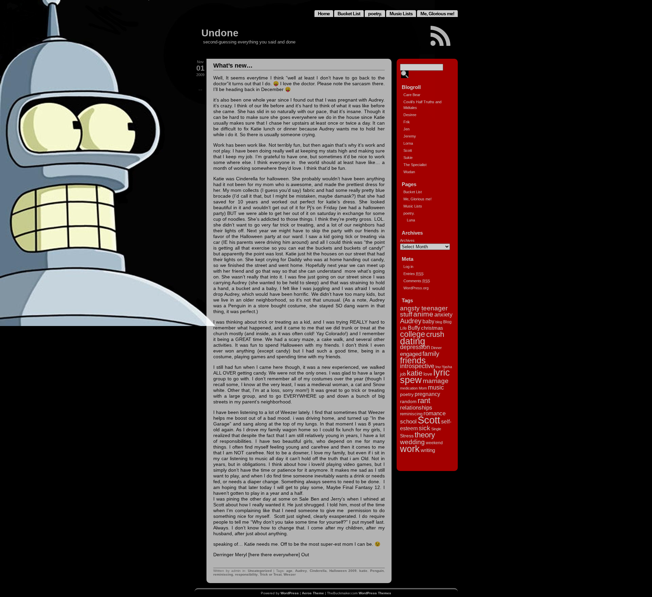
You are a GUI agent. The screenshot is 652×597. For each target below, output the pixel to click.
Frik (406, 122)
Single (436, 429)
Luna (411, 220)
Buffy (414, 328)
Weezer (290, 574)
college (412, 334)
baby (428, 321)
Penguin (377, 571)
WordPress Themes (375, 593)
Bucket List (349, 13)
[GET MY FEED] (441, 36)
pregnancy (427, 394)
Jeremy (409, 136)
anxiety (443, 314)
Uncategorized (260, 571)
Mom (423, 388)
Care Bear (411, 95)
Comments (416, 281)
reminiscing (223, 574)
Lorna (408, 143)
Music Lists (401, 13)
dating (412, 341)
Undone (219, 33)
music (436, 387)
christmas (432, 328)
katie (363, 571)
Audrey (301, 571)
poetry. (375, 13)
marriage (436, 380)
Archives (407, 240)
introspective (417, 366)
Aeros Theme (313, 593)
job (403, 374)
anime (423, 314)
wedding (412, 442)
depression (415, 347)
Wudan (409, 172)
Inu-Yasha (443, 367)
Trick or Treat (271, 574)
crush (435, 334)
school (408, 421)
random (408, 401)
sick (424, 428)
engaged (410, 353)
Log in (408, 267)
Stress (407, 435)
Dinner (436, 348)
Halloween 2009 (343, 571)
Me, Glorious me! (437, 13)
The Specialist (415, 165)
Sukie (408, 158)
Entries (413, 274)
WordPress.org (416, 288)
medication (409, 388)
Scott (407, 150)
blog (438, 322)
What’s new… (233, 65)
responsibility (246, 574)
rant (424, 400)
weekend (434, 442)
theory (425, 435)
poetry (407, 394)
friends (413, 360)
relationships (416, 407)
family (430, 353)
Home (324, 13)
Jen (406, 129)
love (427, 374)
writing (428, 450)
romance (434, 413)
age (289, 571)
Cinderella (318, 571)
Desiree (409, 115)
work (410, 449)
